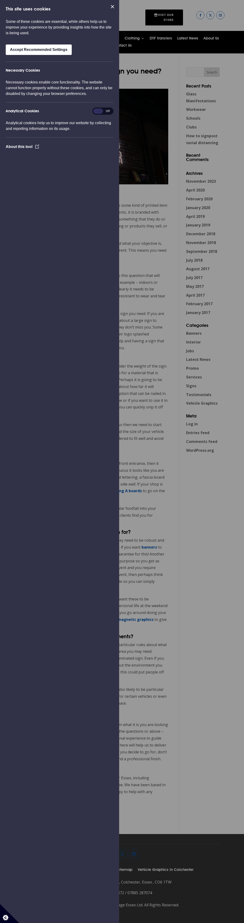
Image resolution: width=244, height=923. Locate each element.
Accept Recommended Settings (38, 50)
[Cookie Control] (9, 913)
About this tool (19, 147)
